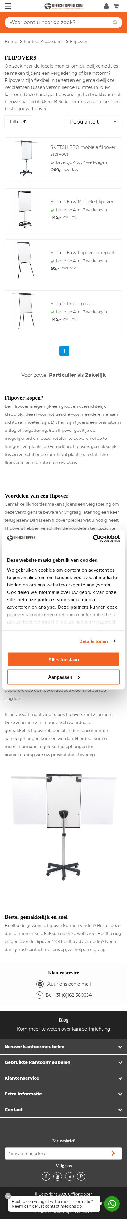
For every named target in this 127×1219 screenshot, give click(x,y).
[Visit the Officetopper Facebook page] (46, 1176)
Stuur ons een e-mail (68, 984)
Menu (8, 6)
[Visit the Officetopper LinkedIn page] (69, 1176)
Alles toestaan (63, 659)
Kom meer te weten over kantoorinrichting (63, 1029)
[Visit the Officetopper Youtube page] (57, 1176)
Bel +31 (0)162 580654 (69, 995)
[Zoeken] (115, 22)
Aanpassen (60, 676)
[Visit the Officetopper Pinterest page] (81, 1176)
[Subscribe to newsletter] (113, 1153)
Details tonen (93, 641)
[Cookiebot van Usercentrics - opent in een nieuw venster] (93, 538)
